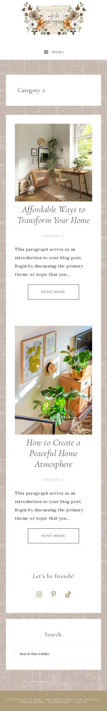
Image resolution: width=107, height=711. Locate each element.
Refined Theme (60, 699)
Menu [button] (58, 52)
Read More (53, 292)
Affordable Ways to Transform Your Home (53, 215)
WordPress (59, 702)
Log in (80, 702)
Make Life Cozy (53, 18)
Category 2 (53, 236)
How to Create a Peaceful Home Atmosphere (53, 453)
